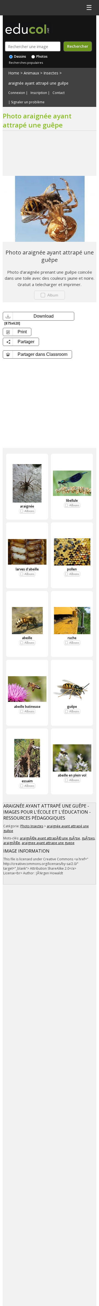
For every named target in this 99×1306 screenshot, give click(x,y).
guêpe (72, 706)
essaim (27, 781)
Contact (59, 93)
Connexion (16, 93)
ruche (72, 638)
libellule (72, 500)
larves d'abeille (27, 569)
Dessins (19, 56)
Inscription (39, 93)
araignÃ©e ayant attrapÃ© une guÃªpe (50, 838)
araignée (27, 506)
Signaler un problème (28, 102)
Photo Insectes (31, 826)
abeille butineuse (27, 706)
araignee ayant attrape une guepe (48, 843)
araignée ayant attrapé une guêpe (38, 83)
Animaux (31, 73)
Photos (41, 56)
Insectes (50, 73)
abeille (27, 638)
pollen (72, 569)
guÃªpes (88, 838)
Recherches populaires (26, 62)
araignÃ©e (11, 843)
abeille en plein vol (72, 775)
